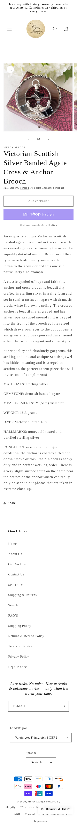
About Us (15, 554)
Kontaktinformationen (54, 814)
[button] (9, 29)
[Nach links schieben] (28, 139)
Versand (24, 188)
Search (13, 605)
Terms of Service (20, 646)
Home (12, 543)
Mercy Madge (37, 801)
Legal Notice (17, 667)
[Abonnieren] (63, 706)
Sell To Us (15, 584)
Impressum (40, 821)
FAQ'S (13, 615)
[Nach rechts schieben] (48, 139)
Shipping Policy (19, 626)
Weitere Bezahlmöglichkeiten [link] (38, 225)
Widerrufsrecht (29, 807)
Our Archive (17, 564)
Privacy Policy (18, 656)
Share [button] (12, 503)
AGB (17, 814)
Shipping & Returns (22, 595)
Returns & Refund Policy (26, 636)
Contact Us (16, 574)
